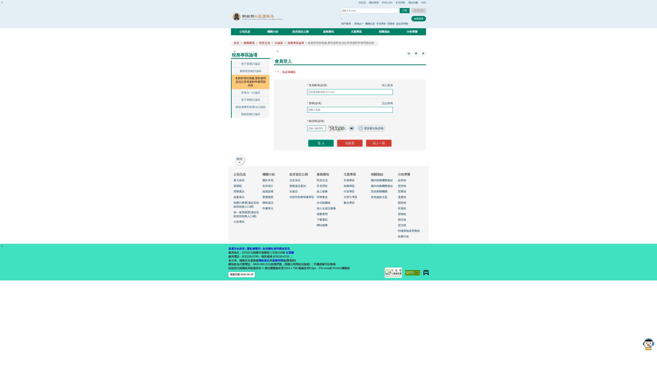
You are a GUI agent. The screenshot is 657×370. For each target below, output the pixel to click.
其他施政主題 (379, 197)
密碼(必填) (314, 103)
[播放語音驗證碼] (351, 128)
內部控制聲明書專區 (301, 197)
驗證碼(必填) (315, 121)
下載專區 (322, 219)
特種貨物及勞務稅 (409, 230)
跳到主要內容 (9, 2)
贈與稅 (402, 202)
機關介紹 (272, 31)
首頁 (236, 42)
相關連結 (384, 31)
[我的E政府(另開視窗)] (426, 272)
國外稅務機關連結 (382, 185)
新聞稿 (238, 185)
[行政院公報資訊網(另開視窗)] (393, 273)
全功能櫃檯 (323, 202)
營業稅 (391, 23)
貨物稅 (402, 214)
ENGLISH (387, 2)
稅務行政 (403, 236)
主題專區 (356, 31)
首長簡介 (267, 185)
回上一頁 (379, 143)
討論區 (279, 42)
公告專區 (239, 221)
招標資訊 (239, 191)
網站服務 (322, 225)
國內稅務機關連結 (382, 180)
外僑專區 (349, 180)
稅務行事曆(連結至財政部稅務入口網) (246, 204)
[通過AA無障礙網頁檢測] (412, 272)
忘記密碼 (387, 103)
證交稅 (402, 225)
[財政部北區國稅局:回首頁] (270, 17)
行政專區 (349, 191)
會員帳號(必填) (317, 85)
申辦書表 (322, 197)
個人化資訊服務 (326, 208)
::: (2, 2)
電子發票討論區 (250, 63)
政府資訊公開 (300, 31)
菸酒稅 (402, 208)
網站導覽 (374, 2)
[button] (409, 54)
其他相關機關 (379, 191)
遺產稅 (402, 197)
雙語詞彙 (413, 2)
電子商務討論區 (250, 99)
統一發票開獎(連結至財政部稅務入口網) (246, 214)
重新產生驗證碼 (373, 128)
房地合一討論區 (250, 92)
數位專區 (349, 202)
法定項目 (294, 180)
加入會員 (387, 85)
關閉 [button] (240, 159)
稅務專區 (349, 185)
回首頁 (362, 2)
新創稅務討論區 (250, 114)
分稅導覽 (412, 31)
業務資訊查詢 (297, 185)
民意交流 (264, 42)
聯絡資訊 (267, 202)
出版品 (293, 191)
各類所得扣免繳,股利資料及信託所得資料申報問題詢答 (250, 82)
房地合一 (359, 23)
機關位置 (370, 23)
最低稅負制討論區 (251, 71)
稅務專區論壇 (296, 42)
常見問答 (400, 2)
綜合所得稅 (402, 23)
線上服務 (322, 191)
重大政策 (239, 180)
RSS (423, 2)
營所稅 (402, 185)
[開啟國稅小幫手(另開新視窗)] (648, 344)
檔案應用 (322, 214)
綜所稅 (402, 180)
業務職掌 (267, 197)
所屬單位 (267, 208)
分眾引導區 (350, 197)
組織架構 (267, 191)
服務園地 (328, 31)
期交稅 (402, 219)
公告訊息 (244, 31)
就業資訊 (239, 197)
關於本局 (267, 180)
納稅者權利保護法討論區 (251, 107)
